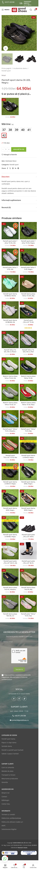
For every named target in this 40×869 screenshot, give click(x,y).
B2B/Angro (5, 798)
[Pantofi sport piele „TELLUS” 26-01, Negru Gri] (28, 548)
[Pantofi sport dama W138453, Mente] (10, 281)
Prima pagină (6, 66)
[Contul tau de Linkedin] (15, 166)
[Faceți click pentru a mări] (5, 46)
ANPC (4, 823)
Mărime (6, 121)
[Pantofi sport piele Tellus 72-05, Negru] (28, 228)
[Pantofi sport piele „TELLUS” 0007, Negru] (28, 522)
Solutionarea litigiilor (9, 827)
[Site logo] (19, 9)
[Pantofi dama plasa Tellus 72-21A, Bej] (28, 281)
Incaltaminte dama (20, 66)
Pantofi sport (6, 69)
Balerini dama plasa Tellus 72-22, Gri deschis (10, 402)
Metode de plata (7, 769)
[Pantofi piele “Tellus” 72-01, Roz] (28, 601)
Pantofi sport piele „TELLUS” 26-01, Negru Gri (28, 561)
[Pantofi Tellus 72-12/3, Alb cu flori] (28, 337)
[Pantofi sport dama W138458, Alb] (10, 307)
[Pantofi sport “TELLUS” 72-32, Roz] (10, 443)
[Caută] (31, 10)
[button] (4, 33)
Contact (4, 794)
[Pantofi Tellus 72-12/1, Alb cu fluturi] (10, 337)
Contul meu (6, 802)
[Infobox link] (8, 2)
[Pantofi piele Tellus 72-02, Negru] (28, 255)
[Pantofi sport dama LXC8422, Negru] (28, 443)
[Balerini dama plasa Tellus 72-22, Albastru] (28, 363)
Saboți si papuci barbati (10, 751)
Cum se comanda (8, 765)
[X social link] (10, 166)
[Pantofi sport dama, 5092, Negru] (28, 469)
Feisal (4, 73)
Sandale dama (7, 744)
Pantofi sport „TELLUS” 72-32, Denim (28, 320)
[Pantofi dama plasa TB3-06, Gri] (10, 601)
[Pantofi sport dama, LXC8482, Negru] (10, 522)
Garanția (5, 780)
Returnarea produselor (10, 776)
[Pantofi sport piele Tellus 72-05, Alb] (10, 228)
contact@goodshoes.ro (20, 718)
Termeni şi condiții (8, 812)
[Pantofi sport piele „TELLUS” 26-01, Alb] (10, 548)
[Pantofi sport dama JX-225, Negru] (10, 104)
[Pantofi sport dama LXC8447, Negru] (10, 469)
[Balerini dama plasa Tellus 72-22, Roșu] (28, 390)
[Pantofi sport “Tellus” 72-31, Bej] (28, 416)
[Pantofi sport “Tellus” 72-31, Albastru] (10, 416)
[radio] (4, 127)
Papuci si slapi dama (9, 740)
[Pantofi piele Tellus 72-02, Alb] (10, 255)
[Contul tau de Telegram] (18, 166)
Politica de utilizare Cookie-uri (12, 820)
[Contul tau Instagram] (19, 696)
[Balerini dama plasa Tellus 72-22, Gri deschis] (10, 390)
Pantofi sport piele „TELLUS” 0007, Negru (28, 534)
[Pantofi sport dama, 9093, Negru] (28, 495)
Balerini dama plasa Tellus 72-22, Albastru (28, 376)
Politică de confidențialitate (11, 816)
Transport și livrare (8, 773)
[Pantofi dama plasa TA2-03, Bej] (28, 575)
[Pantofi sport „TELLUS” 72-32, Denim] (28, 307)
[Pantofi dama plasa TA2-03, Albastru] (10, 575)
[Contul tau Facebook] (7, 166)
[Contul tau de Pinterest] (13, 166)
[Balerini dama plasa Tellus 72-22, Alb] (10, 363)
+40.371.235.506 (20, 713)
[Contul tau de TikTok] (24, 696)
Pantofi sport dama (8, 737)
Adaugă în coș (18, 147)
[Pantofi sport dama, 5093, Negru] (10, 495)
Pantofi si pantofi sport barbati (12, 748)
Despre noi (5, 791)
